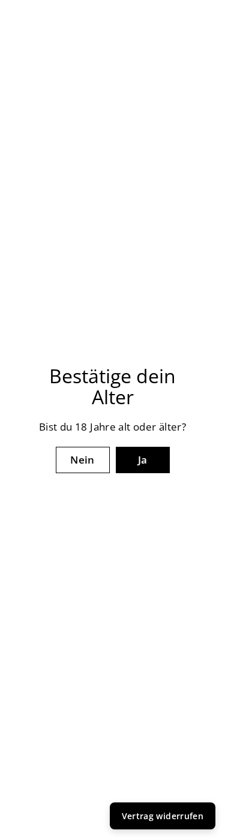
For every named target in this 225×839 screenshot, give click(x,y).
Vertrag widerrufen (162, 816)
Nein (82, 460)
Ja (143, 460)
